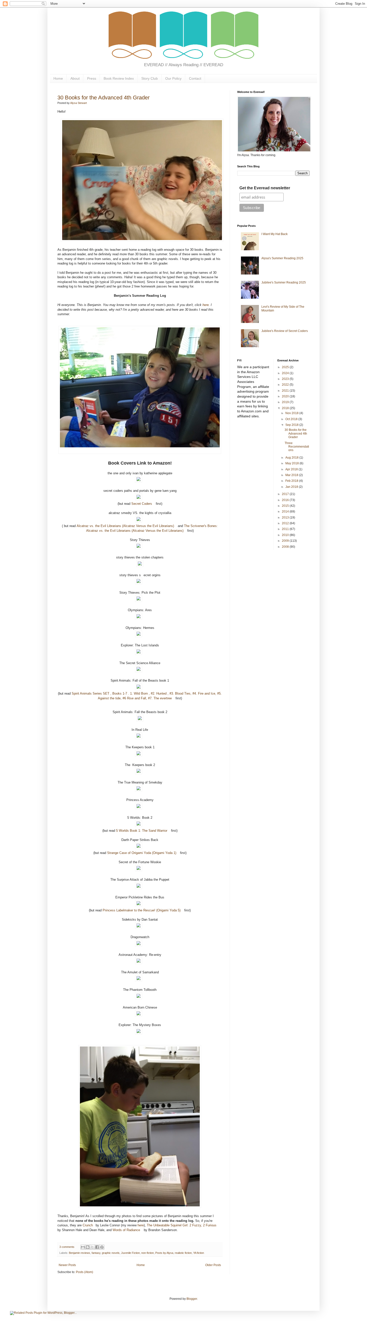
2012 (286, 523)
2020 (286, 396)
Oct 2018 (291, 419)
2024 (286, 373)
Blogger (191, 1299)
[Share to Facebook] (97, 1247)
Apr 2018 (292, 469)
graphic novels (111, 1252)
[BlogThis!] (87, 1247)
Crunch (88, 1225)
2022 (286, 384)
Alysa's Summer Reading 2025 (282, 258)
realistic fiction (183, 1252)
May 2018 (292, 463)
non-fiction (147, 1252)
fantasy (96, 1252)
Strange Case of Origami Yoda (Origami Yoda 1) (141, 853)
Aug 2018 (292, 457)
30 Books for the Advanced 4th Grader (103, 97)
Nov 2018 (292, 413)
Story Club (149, 78)
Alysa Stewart (78, 102)
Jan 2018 (292, 487)
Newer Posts (67, 1265)
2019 (286, 402)
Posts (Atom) (84, 1272)
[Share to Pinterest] (101, 1247)
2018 (286, 408)
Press (91, 78)
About (75, 78)
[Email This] (82, 1247)
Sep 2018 (292, 425)
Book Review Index (119, 78)
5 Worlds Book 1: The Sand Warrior (141, 830)
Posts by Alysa (164, 1252)
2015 (286, 506)
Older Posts (213, 1265)
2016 (286, 500)
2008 (286, 546)
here (205, 305)
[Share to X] (92, 1247)
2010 (286, 535)
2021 (286, 390)
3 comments (66, 1246)
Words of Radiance (126, 1230)
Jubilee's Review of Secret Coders (284, 331)
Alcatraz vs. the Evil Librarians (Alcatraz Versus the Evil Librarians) (125, 526)
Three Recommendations (297, 446)
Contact (195, 78)
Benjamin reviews (79, 1252)
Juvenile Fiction (130, 1252)
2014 (286, 511)
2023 (286, 379)
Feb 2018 (292, 481)
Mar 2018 (292, 475)
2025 (286, 367)
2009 (286, 540)
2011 (286, 529)
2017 (286, 494)
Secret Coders (141, 504)
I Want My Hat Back (274, 234)
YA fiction (198, 1252)
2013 (286, 517)
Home (58, 78)
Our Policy (173, 78)
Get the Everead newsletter (264, 188)
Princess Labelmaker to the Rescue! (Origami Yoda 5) (142, 910)
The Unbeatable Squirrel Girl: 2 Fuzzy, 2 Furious (181, 1225)
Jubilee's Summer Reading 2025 (283, 282)
